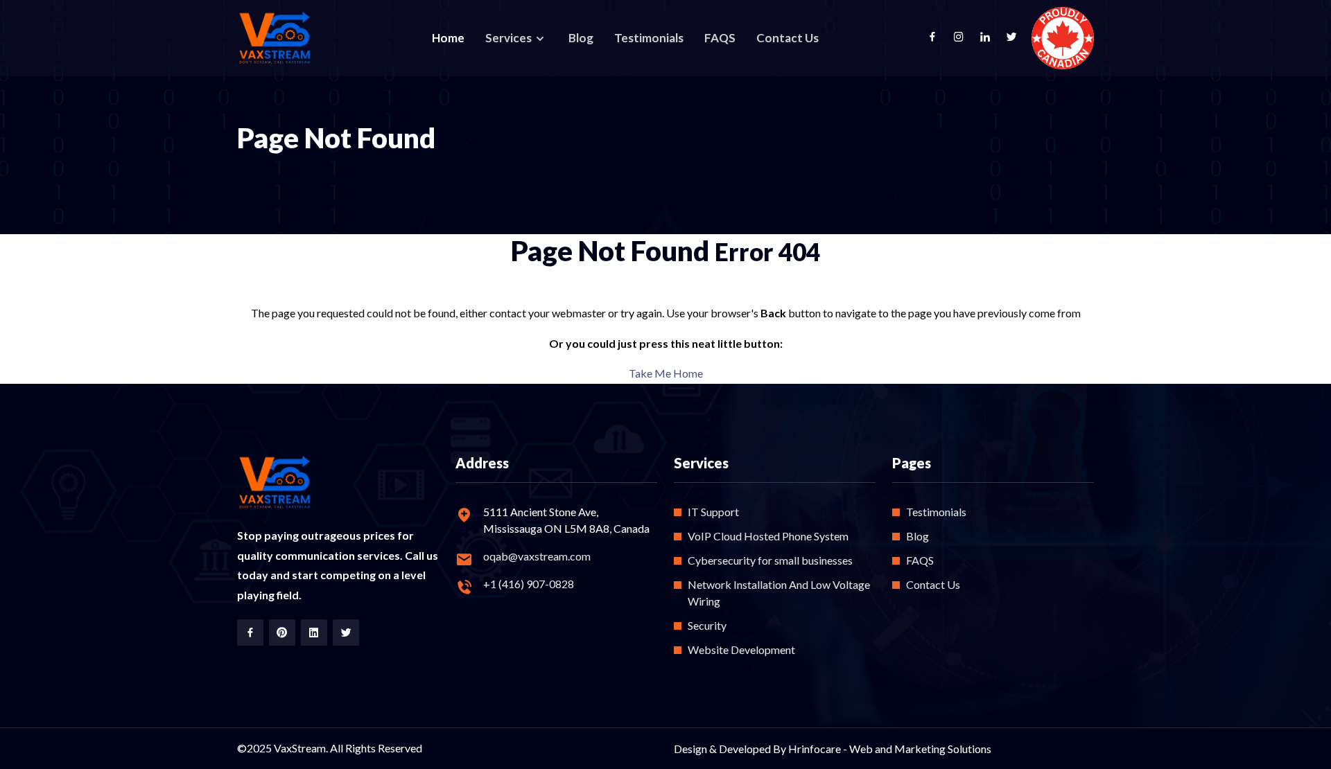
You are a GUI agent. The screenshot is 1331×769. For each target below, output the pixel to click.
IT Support (713, 511)
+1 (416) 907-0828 (528, 583)
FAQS (720, 37)
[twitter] (1018, 38)
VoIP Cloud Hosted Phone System (768, 535)
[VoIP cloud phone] (275, 38)
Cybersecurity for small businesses (770, 560)
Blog (580, 37)
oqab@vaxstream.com (537, 556)
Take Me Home (666, 373)
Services (509, 37)
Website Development (741, 649)
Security (707, 625)
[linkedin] (992, 38)
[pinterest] (282, 632)
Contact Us (787, 37)
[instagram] (965, 38)
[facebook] (939, 38)
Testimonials (649, 37)
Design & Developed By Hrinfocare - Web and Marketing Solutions (832, 748)
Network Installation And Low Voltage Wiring (779, 593)
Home (448, 37)
